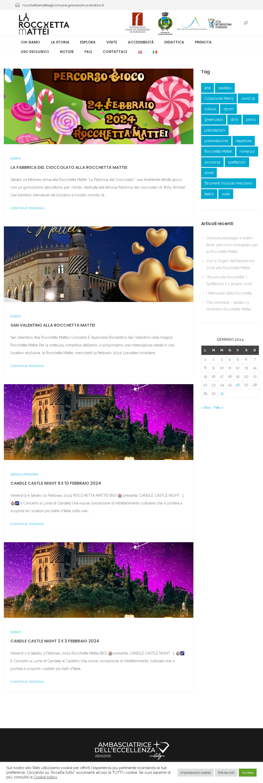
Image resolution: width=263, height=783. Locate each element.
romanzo (247, 151)
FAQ (88, 51)
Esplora (88, 42)
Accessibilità (141, 42)
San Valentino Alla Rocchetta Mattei (53, 325)
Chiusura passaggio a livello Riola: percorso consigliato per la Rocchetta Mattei (232, 245)
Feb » (218, 408)
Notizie (67, 51)
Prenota (203, 42)
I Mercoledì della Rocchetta (229, 293)
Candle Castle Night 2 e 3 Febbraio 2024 (55, 641)
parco (251, 119)
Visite (111, 42)
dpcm (228, 109)
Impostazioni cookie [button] (196, 773)
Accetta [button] (247, 773)
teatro (209, 194)
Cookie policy (45, 777)
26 (238, 385)
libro (234, 119)
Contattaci (115, 51)
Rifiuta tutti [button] (226, 773)
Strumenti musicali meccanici (228, 183)
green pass (213, 119)
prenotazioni (214, 130)
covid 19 (248, 98)
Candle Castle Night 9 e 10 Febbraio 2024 (56, 483)
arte (207, 88)
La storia (60, 42)
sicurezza (212, 162)
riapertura (243, 141)
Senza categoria (24, 474)
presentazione (216, 141)
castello (224, 88)
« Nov (206, 408)
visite (226, 194)
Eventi (16, 158)
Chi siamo (30, 42)
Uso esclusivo (35, 51)
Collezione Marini (218, 98)
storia (208, 173)
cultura (210, 109)
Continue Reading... (29, 208)
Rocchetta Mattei (218, 151)
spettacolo (237, 162)
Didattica (174, 42)
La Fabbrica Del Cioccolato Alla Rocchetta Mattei (69, 167)
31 (222, 393)
